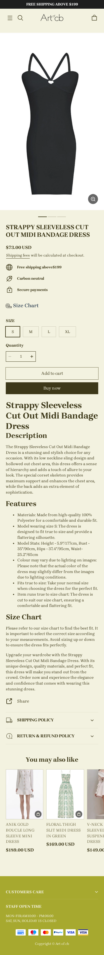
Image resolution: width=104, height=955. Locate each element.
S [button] (13, 331)
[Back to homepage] (52, 18)
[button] (10, 18)
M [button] (31, 331)
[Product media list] (52, 121)
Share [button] (23, 701)
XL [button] (67, 331)
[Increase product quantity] (32, 356)
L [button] (49, 331)
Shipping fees (18, 255)
